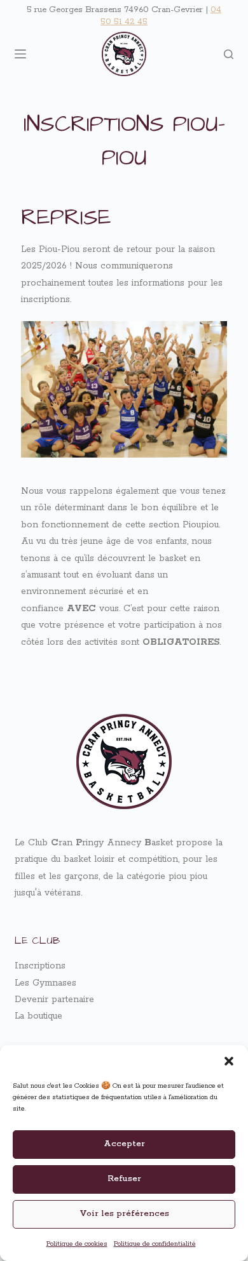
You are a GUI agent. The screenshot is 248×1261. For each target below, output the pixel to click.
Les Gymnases (45, 983)
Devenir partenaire (54, 999)
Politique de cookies (76, 1243)
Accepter (124, 1144)
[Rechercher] (228, 54)
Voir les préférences (124, 1213)
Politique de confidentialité (155, 1243)
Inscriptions (40, 966)
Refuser (124, 1178)
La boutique (38, 1016)
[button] (229, 1061)
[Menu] (20, 54)
